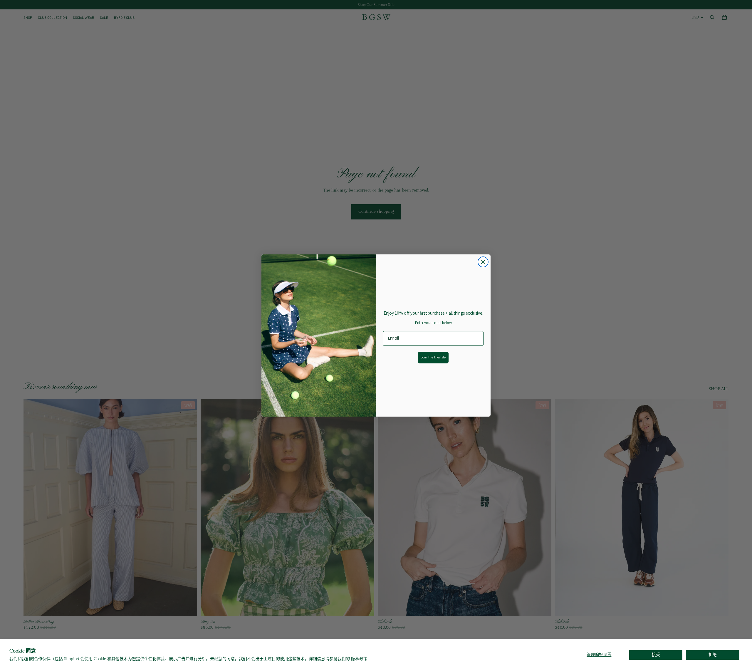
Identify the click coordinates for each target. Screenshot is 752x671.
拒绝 (713, 654)
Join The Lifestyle (433, 357)
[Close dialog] (483, 262)
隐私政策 (359, 659)
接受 (656, 654)
